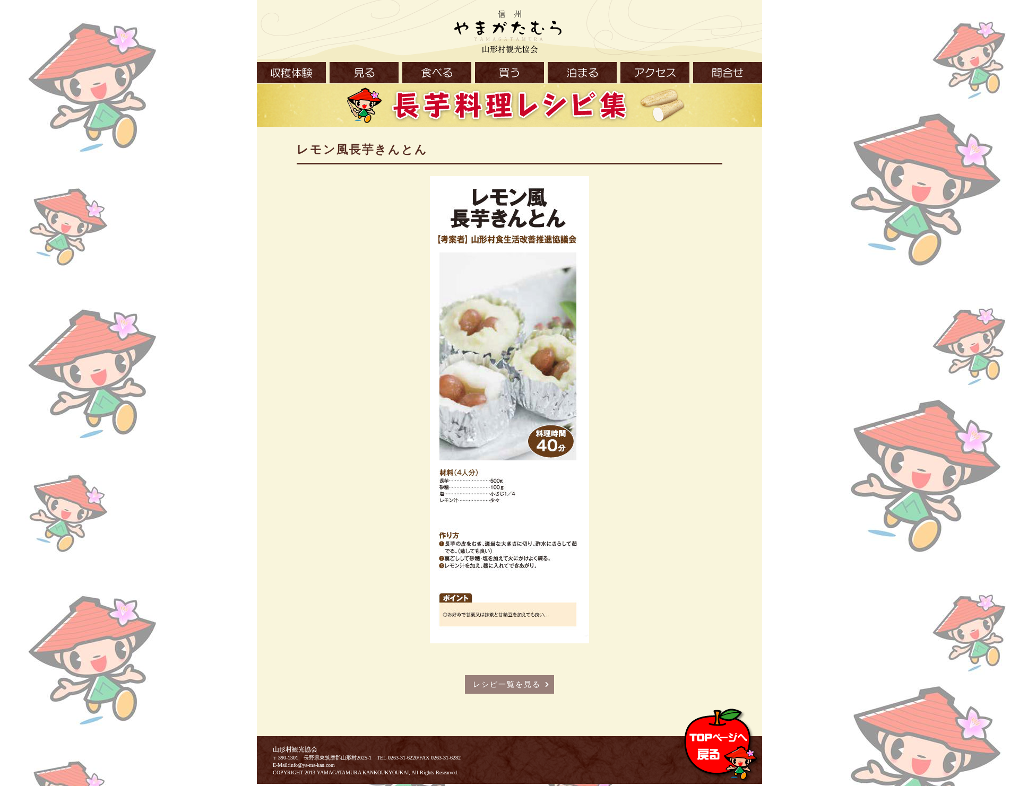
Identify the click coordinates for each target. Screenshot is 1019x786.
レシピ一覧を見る (507, 684)
